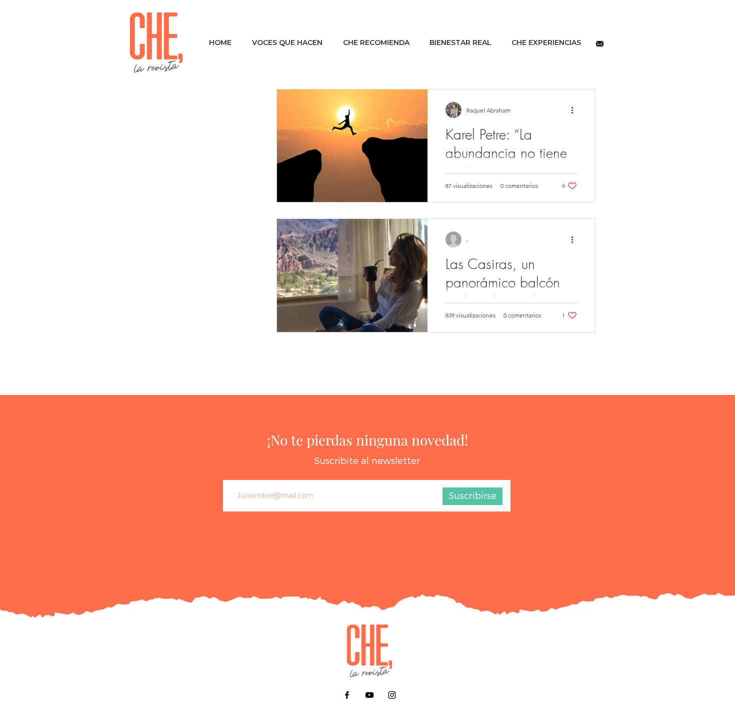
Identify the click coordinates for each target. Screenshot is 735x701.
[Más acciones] (576, 110)
